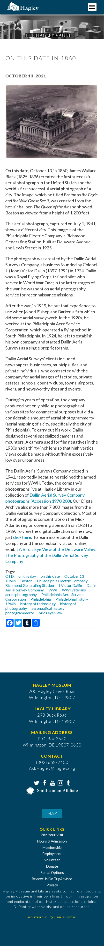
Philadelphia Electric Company (62, 580)
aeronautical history (47, 608)
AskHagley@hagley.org (52, 768)
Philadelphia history (71, 599)
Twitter (36, 782)
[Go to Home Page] (23, 6)
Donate (52, 866)
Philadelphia (40, 599)
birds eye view (50, 612)
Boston (26, 580)
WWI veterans (74, 590)
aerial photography (21, 594)
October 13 (74, 576)
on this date (50, 576)
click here (22, 537)
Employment (52, 854)
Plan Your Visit (52, 835)
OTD (9, 576)
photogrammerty (19, 612)
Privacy (52, 885)
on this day (27, 576)
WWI (52, 590)
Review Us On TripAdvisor (52, 879)
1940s (10, 603)
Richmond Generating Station (29, 585)
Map (52, 813)
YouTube (52, 782)
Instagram (60, 782)
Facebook (44, 782)
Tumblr (68, 782)
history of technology (38, 603)
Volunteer (52, 860)
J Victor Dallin (70, 585)
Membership (52, 847)
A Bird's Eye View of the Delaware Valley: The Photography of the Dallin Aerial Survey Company (51, 555)
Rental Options (52, 873)
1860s (10, 580)
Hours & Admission (52, 841)
